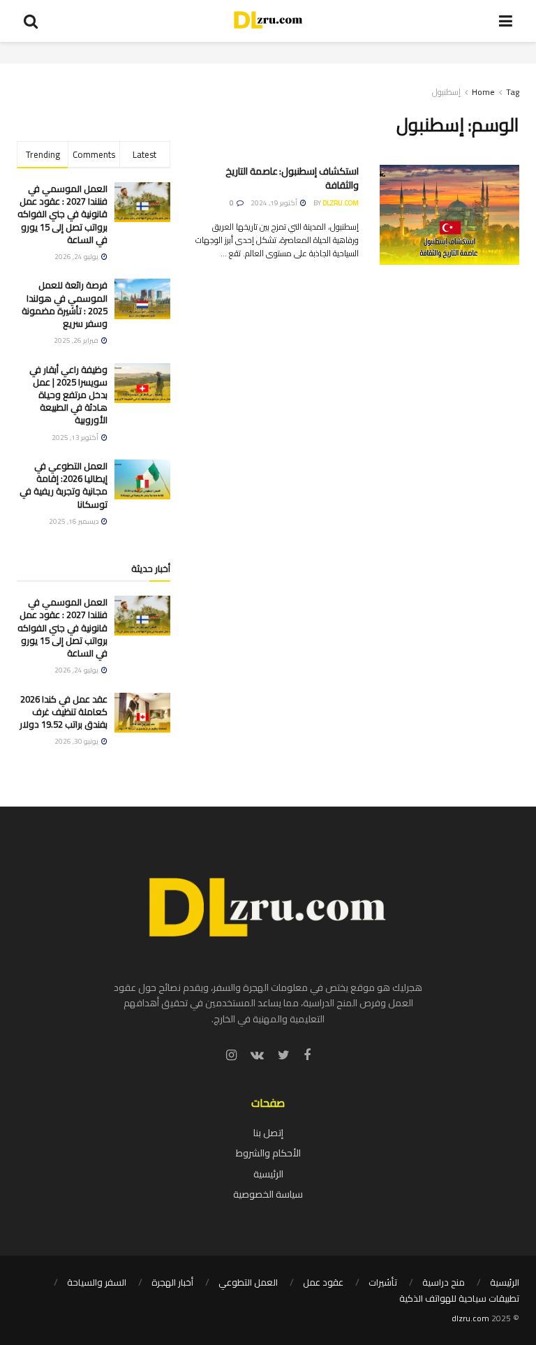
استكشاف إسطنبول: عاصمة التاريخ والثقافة (292, 178)
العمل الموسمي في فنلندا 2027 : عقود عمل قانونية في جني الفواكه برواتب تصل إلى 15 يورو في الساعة (62, 214)
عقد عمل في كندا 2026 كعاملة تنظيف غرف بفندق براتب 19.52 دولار (63, 712)
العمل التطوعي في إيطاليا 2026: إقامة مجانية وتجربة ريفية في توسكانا (63, 485)
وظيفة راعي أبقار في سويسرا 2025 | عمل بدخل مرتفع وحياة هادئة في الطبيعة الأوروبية (68, 395)
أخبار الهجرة (172, 1282)
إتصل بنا (268, 1133)
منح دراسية (443, 1282)
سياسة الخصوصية (268, 1194)
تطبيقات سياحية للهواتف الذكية (459, 1298)
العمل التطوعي (248, 1282)
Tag (512, 92)
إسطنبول (446, 92)
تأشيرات (382, 1282)
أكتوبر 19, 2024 (275, 203)
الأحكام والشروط (268, 1153)
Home (483, 92)
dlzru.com (340, 203)
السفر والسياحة (96, 1282)
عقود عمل (323, 1282)
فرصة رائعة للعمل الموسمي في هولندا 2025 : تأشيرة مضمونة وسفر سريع (64, 304)
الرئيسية (268, 1174)
